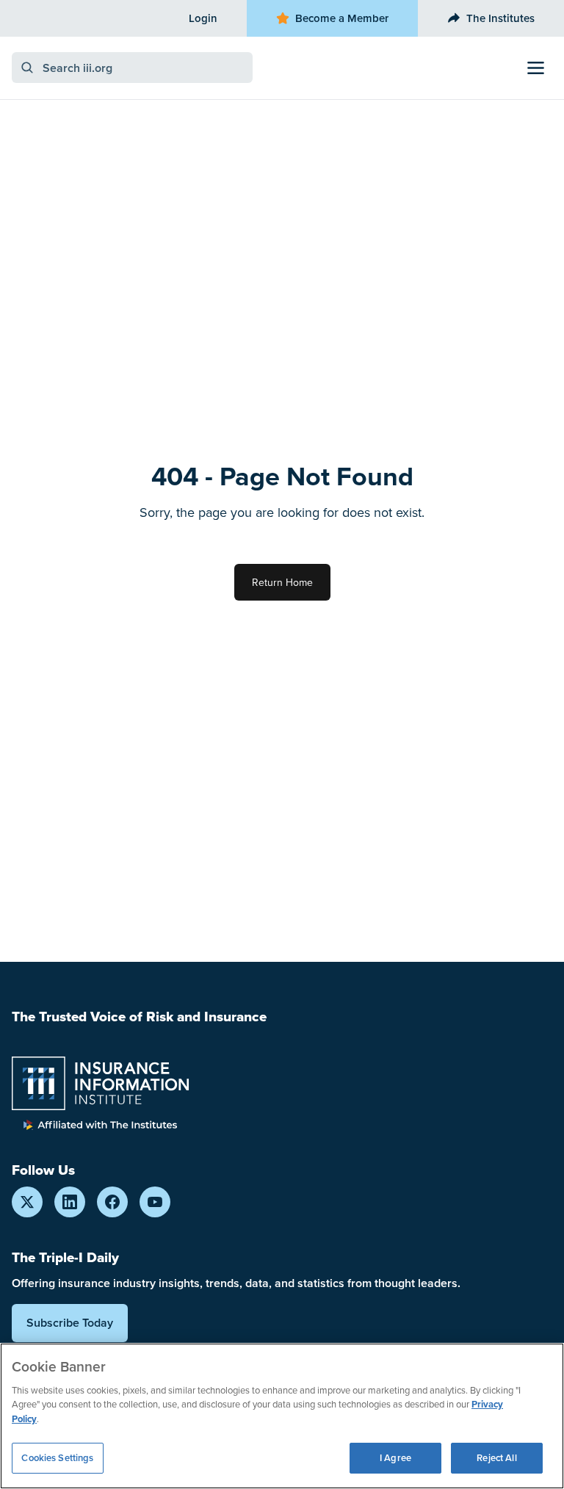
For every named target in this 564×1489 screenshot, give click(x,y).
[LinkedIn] (69, 1202)
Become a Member (341, 18)
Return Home (282, 582)
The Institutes (500, 18)
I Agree (395, 1458)
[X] (27, 1202)
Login (203, 18)
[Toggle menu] (535, 67)
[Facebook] (112, 1202)
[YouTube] (155, 1202)
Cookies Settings (57, 1458)
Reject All (496, 1458)
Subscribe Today (69, 1322)
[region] (282, 1416)
